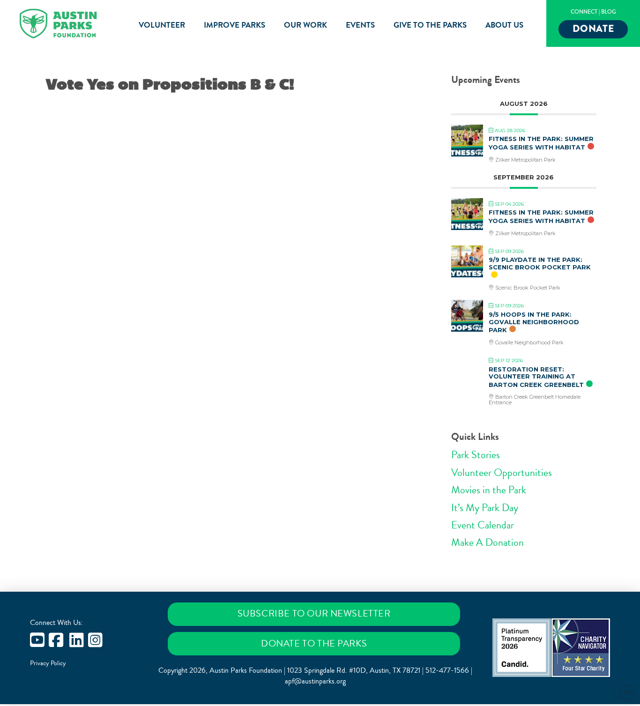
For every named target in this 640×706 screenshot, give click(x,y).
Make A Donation (487, 542)
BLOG (608, 12)
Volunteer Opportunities (501, 472)
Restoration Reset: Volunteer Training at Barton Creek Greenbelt (536, 376)
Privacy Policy (48, 663)
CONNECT (584, 12)
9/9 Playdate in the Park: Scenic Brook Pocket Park (540, 263)
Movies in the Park (488, 490)
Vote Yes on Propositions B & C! (170, 84)
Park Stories (475, 454)
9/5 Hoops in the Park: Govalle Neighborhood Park (534, 322)
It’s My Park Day (484, 507)
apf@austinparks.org (315, 681)
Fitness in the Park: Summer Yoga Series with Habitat (541, 143)
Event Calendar (482, 525)
